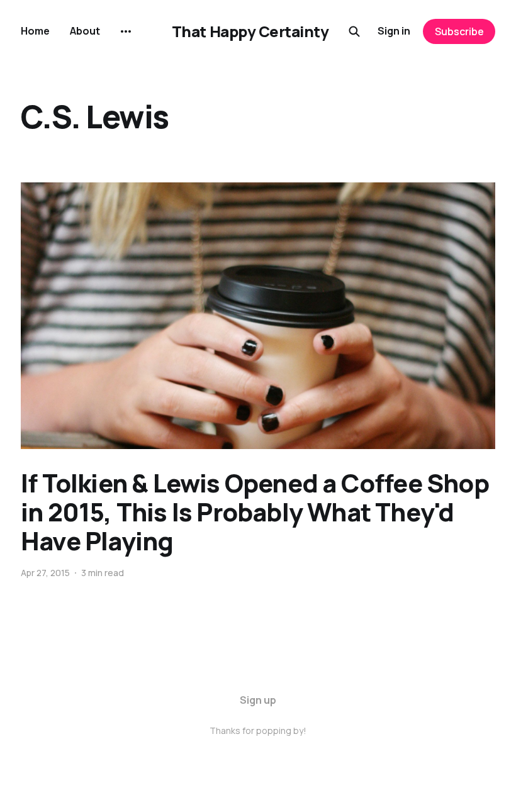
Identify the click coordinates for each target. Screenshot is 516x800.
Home (35, 31)
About (85, 31)
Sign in (394, 31)
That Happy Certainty (250, 31)
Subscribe (459, 31)
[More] (125, 31)
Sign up (258, 700)
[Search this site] (354, 31)
